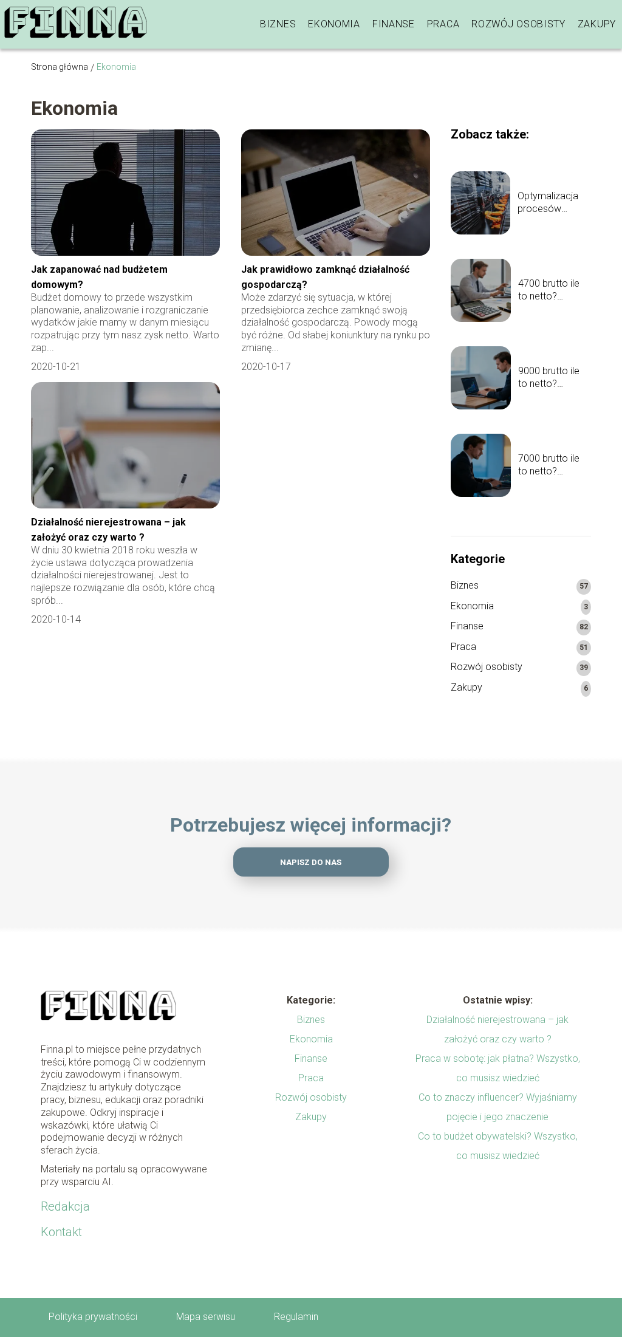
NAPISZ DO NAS (310, 862)
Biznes (278, 24)
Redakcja (65, 1206)
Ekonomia (334, 24)
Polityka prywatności (93, 1316)
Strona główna (59, 67)
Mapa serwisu (205, 1316)
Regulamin (296, 1316)
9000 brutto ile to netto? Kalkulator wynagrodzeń (548, 378)
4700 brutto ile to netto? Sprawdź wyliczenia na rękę (548, 290)
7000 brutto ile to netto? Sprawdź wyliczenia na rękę (548, 465)
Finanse (393, 24)
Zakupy (597, 24)
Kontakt (61, 1232)
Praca (443, 24)
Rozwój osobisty (518, 24)
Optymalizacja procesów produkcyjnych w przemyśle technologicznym (554, 203)
